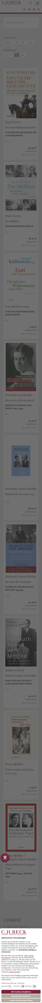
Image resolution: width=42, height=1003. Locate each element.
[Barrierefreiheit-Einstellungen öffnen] (5, 857)
